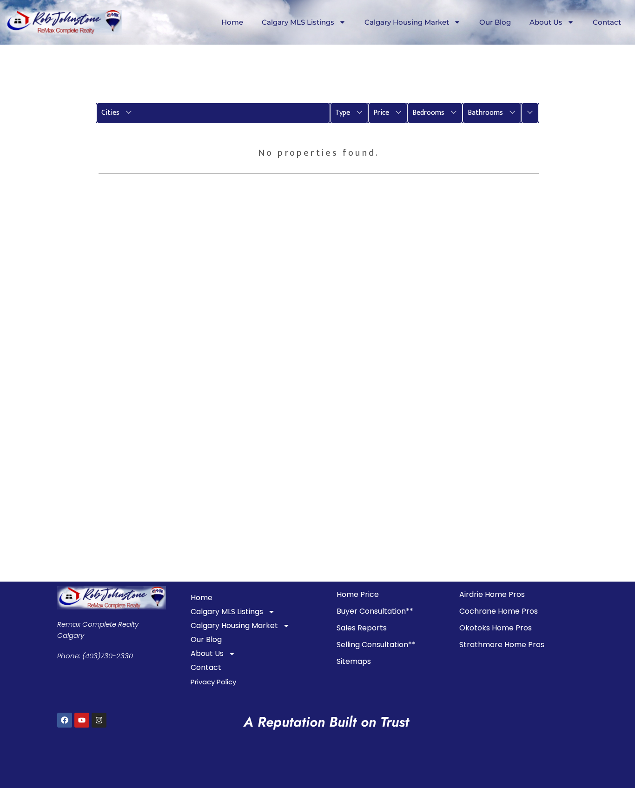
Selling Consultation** (376, 644)
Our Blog (495, 22)
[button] (213, 113)
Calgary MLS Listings (298, 22)
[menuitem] (213, 113)
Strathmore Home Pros (501, 644)
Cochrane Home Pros (498, 611)
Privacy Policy (213, 682)
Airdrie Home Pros (492, 594)
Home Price (358, 594)
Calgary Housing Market (406, 22)
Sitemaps (354, 661)
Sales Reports (362, 627)
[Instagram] (99, 720)
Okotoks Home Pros (495, 627)
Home (232, 22)
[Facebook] (64, 720)
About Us (545, 22)
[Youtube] (81, 720)
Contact (607, 22)
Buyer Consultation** (375, 611)
